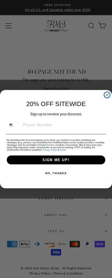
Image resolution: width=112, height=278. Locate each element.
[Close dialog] (107, 94)
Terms (63, 149)
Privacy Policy (50, 149)
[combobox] (14, 125)
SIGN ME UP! (56, 160)
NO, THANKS (56, 173)
